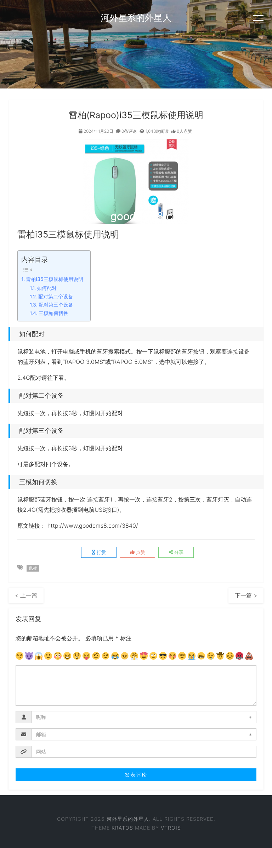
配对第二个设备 (55, 296)
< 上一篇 (26, 595)
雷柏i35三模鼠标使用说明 (54, 279)
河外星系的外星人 (136, 17)
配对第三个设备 (56, 305)
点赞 (140, 552)
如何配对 (47, 288)
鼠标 (33, 568)
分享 (178, 552)
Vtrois (171, 828)
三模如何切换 (53, 313)
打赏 (100, 552)
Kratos (122, 828)
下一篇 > (246, 595)
